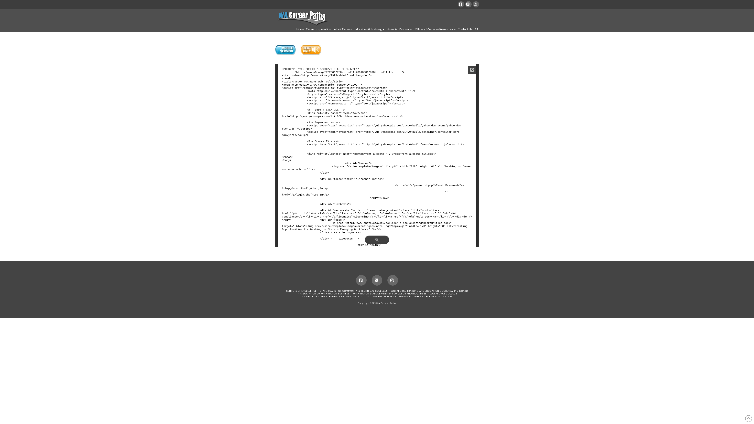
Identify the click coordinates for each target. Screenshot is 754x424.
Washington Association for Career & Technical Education (412, 296)
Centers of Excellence (301, 291)
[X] (468, 4)
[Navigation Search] (476, 30)
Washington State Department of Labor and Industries (389, 293)
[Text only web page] (310, 50)
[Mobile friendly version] (285, 50)
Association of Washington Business (324, 293)
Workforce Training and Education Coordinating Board (429, 291)
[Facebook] (461, 4)
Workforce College (443, 293)
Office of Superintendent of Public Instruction (336, 296)
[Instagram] (476, 4)
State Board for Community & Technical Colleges (354, 291)
